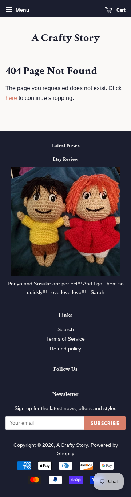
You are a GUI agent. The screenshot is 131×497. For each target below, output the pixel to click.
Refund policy (65, 349)
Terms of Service (65, 339)
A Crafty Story (65, 38)
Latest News (65, 145)
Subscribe (105, 423)
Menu (21, 10)
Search (65, 329)
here (11, 98)
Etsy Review (66, 159)
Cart (120, 10)
